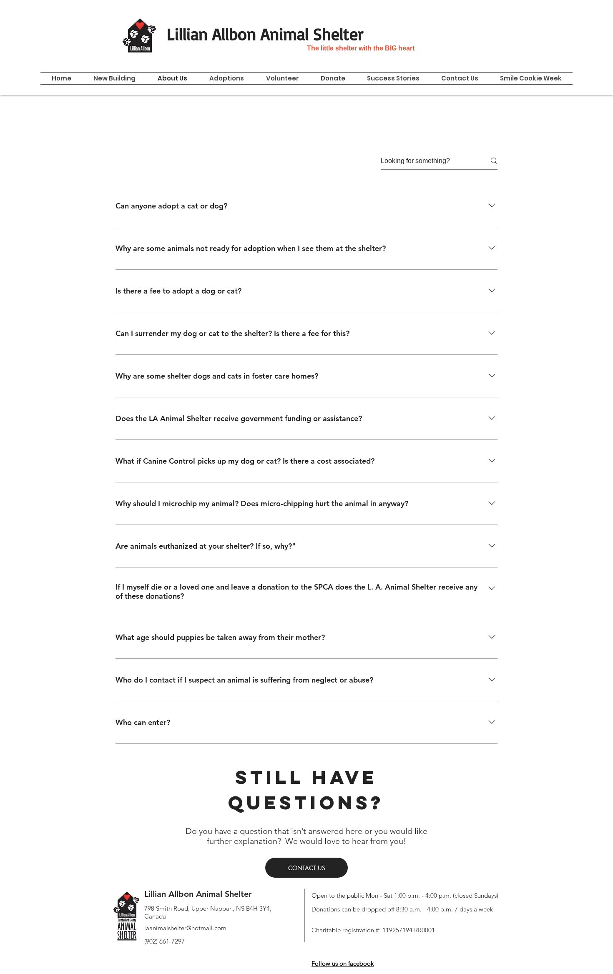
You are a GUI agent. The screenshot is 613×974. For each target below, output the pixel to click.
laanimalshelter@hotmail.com (185, 928)
